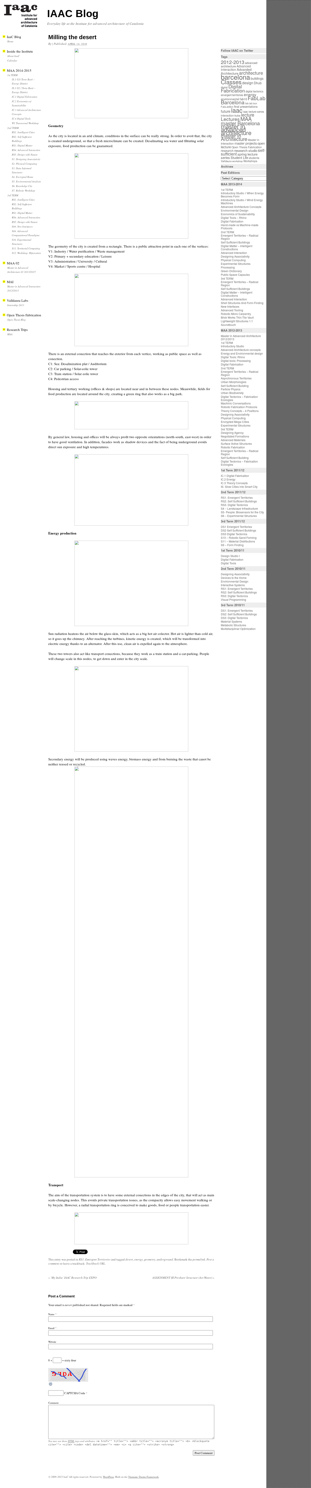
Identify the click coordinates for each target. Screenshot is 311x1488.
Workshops (250, 161)
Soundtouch (228, 325)
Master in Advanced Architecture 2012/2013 (241, 337)
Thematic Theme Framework (143, 1476)
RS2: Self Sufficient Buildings (239, 592)
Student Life (239, 157)
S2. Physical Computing (24, 163)
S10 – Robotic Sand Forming (239, 537)
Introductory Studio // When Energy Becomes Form (242, 194)
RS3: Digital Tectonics (234, 596)
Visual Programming (233, 599)
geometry (149, 1259)
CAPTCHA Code (74, 1393)
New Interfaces (230, 306)
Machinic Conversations (236, 403)
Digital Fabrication (233, 88)
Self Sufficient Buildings (235, 242)
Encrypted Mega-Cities (235, 422)
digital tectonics (254, 91)
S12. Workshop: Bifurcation (26, 253)
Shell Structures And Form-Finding (242, 303)
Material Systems (231, 621)
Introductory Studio (232, 346)
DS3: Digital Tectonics (234, 618)
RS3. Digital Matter (22, 145)
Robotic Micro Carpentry (236, 314)
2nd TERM (13, 128)
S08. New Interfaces (22, 226)
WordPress (108, 1476)
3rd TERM (12, 195)
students (254, 158)
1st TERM (12, 75)
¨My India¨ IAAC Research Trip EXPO (72, 1278)
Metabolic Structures (233, 625)
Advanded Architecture (236, 71)
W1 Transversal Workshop (25, 123)
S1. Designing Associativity (26, 159)
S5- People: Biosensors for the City (242, 512)
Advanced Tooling (232, 310)
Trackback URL (95, 1263)
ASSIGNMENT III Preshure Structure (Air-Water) (183, 1278)
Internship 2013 (15, 305)
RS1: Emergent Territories (237, 589)
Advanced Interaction (236, 68)
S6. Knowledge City (22, 186)
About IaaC (13, 56)
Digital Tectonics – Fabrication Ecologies (239, 398)
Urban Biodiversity (232, 393)
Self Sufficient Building (235, 386)
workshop (237, 161)
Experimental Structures (235, 264)
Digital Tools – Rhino (234, 218)
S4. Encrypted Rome (22, 177)
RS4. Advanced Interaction (26, 150)
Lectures (230, 118)
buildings (257, 78)
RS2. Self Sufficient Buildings (239, 501)
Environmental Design (234, 210)
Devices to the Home (234, 578)
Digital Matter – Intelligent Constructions (236, 247)
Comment (53, 1402)
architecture (251, 72)
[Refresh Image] (50, 1385)
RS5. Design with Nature (25, 154)
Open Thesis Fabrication (247, 147)
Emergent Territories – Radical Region (239, 236)
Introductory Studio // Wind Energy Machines (242, 201)
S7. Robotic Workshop (23, 190)
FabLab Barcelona (243, 100)
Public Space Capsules (235, 274)
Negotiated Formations (235, 436)
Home (10, 41)
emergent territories (232, 95)
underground (165, 1259)
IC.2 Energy (228, 479)
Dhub (258, 83)
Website (52, 1341)
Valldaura (226, 161)
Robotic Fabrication (233, 447)
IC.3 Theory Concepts (234, 483)
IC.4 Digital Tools (21, 118)
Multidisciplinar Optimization (238, 629)
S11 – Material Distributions (238, 541)
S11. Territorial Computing (26, 248)
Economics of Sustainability (238, 214)
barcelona (235, 77)
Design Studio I (230, 556)
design (247, 82)
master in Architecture (234, 137)
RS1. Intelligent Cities (23, 132)
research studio (245, 150)
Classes (231, 82)
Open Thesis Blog (16, 319)
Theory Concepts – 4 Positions (240, 411)
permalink (199, 1259)
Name (51, 1314)
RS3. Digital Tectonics (234, 505)
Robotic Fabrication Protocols (239, 407)
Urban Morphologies (233, 382)
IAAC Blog (72, 13)
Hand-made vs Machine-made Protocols (239, 226)
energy (138, 1259)
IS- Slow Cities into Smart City (239, 486)
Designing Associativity (235, 256)
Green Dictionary (231, 271)
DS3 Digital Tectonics (234, 534)
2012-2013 (232, 61)
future (225, 111)
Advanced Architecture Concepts (241, 207)
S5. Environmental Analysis (26, 181)
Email (51, 1328)
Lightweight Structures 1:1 (237, 321)
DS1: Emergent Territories (237, 610)
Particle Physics (230, 389)
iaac (236, 110)
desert (129, 1259)
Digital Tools (228, 563)
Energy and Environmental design (242, 353)
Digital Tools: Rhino (233, 357)
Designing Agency (232, 433)
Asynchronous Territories (236, 378)
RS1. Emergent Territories (94, 1259)
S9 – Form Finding (232, 545)
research (227, 150)
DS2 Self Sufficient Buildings (238, 530)
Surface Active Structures (236, 443)
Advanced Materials (233, 440)
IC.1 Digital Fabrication (24, 96)
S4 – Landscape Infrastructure (239, 508)
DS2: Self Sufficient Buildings (239, 614)
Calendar (12, 60)
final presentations (245, 106)
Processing (228, 267)
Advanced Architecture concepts (241, 350)
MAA (10, 334)
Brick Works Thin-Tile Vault (237, 317)
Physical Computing (233, 260)
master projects (246, 143)
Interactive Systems (233, 585)
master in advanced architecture (236, 129)
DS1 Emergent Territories (236, 527)
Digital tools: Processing (236, 361)
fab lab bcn (251, 103)
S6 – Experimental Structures (239, 516)
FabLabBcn (227, 106)
